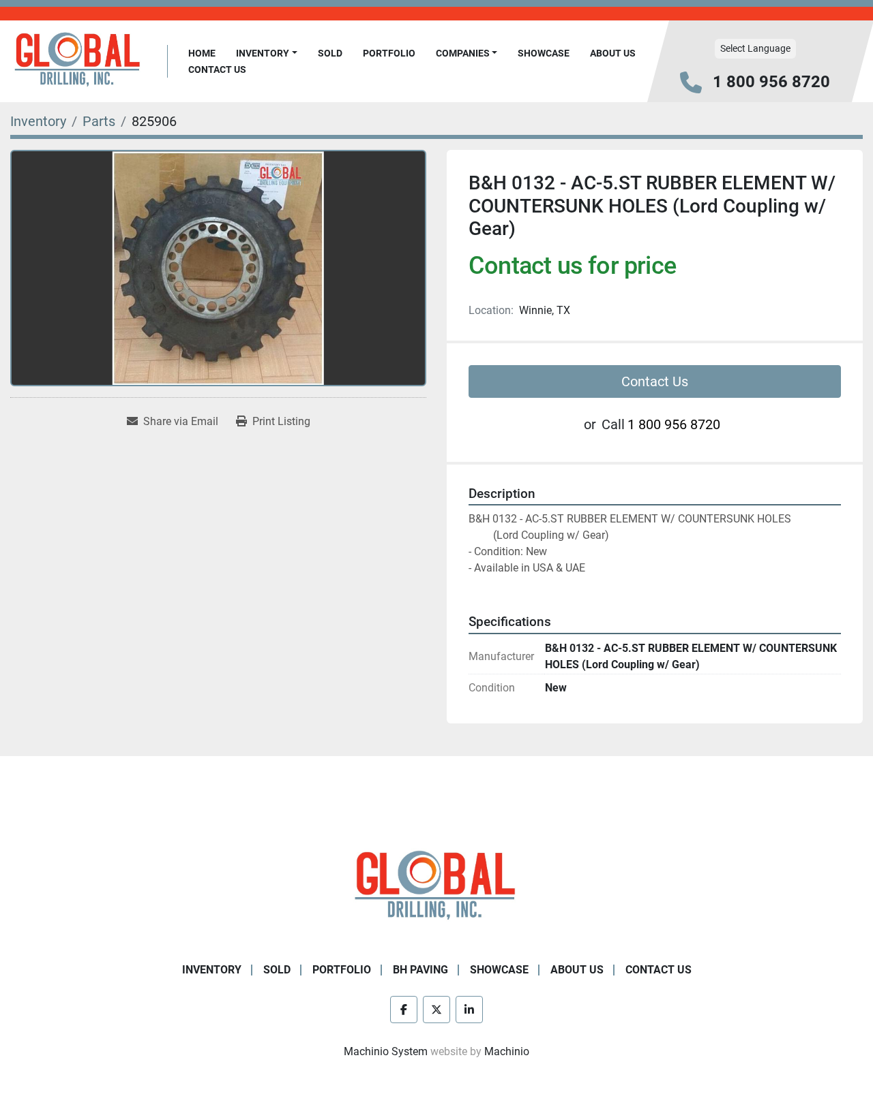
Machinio (506, 1051)
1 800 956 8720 (771, 81)
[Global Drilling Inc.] (436, 886)
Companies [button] (463, 53)
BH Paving (420, 969)
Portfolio (389, 53)
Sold (330, 53)
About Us (613, 53)
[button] (266, 53)
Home (202, 53)
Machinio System (386, 1051)
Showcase (543, 53)
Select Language (755, 48)
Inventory (262, 53)
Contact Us (217, 69)
